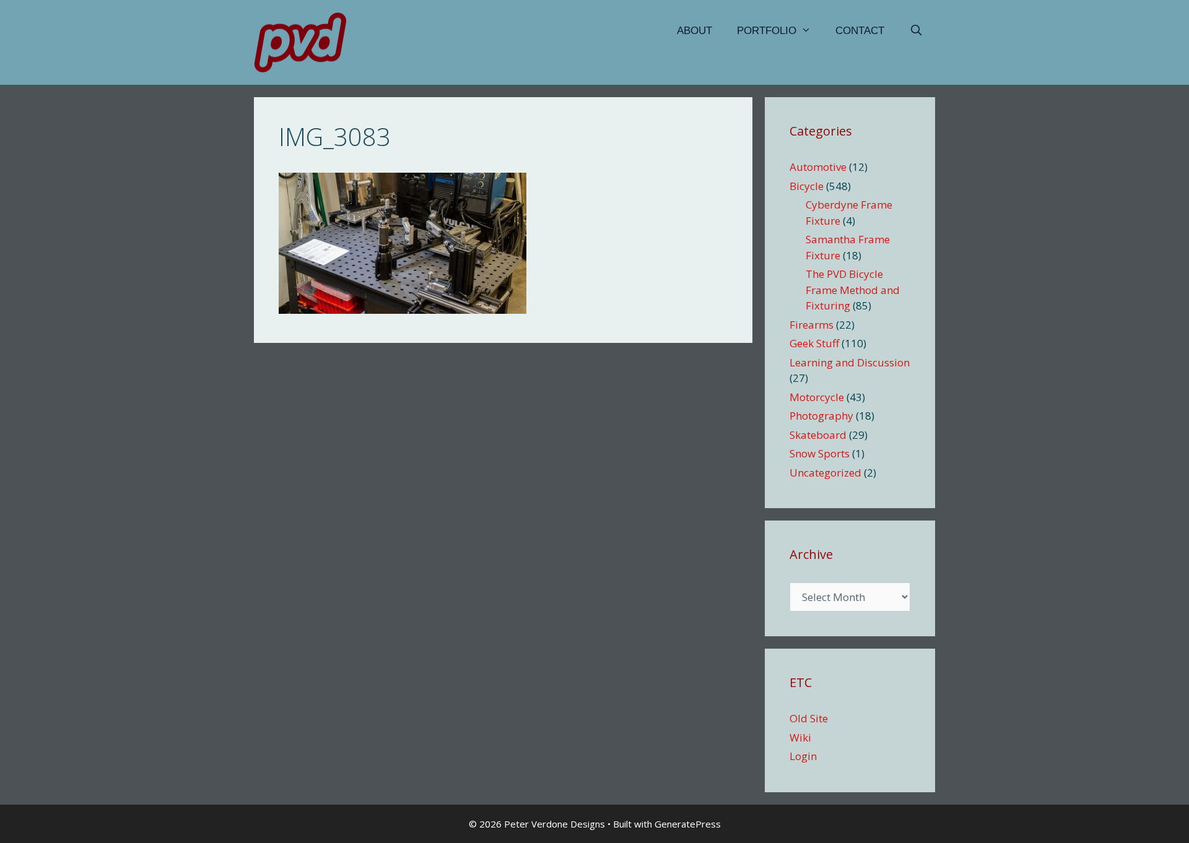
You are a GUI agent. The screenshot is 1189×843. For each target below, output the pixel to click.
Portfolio (766, 31)
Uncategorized (825, 472)
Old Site (809, 718)
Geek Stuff (814, 343)
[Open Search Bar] (916, 31)
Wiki (800, 737)
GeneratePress (688, 824)
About (694, 31)
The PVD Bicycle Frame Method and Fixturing (853, 290)
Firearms (812, 325)
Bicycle (807, 186)
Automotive (818, 167)
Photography (821, 416)
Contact (859, 31)
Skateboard (818, 435)
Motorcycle (817, 397)
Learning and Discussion (850, 362)
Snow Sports (820, 453)
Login (803, 756)
